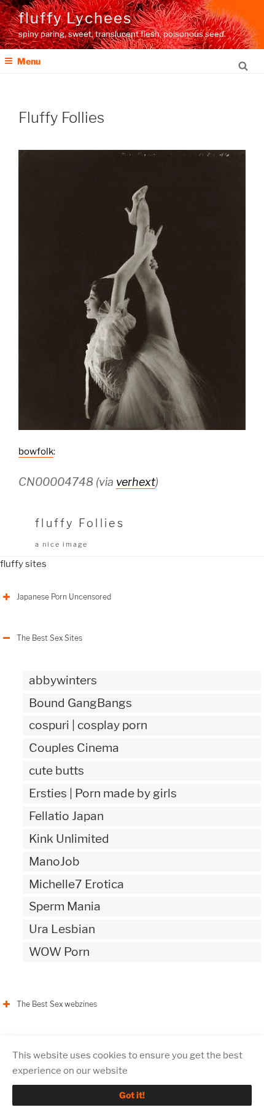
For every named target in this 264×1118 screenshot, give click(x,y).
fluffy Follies (80, 523)
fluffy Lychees (75, 18)
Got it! (132, 1095)
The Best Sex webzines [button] (57, 1004)
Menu (29, 61)
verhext (135, 481)
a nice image (61, 544)
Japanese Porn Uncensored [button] (64, 596)
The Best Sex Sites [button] (49, 638)
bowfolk (35, 451)
